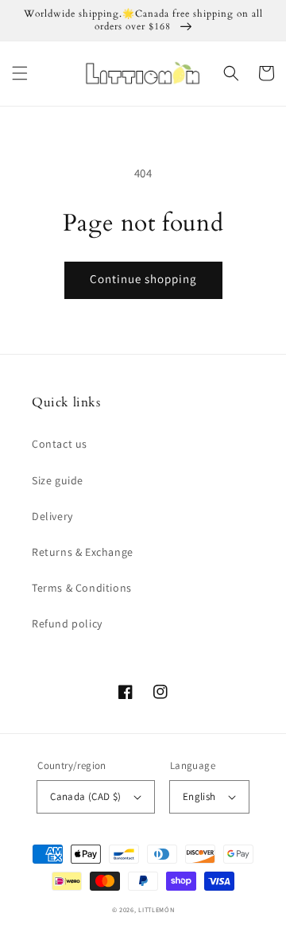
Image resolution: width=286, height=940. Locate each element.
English (199, 796)
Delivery (52, 516)
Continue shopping (143, 278)
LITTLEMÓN (156, 909)
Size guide (57, 480)
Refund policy (67, 623)
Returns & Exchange (82, 552)
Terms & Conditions (82, 588)
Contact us (59, 444)
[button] (19, 73)
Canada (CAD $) (86, 796)
